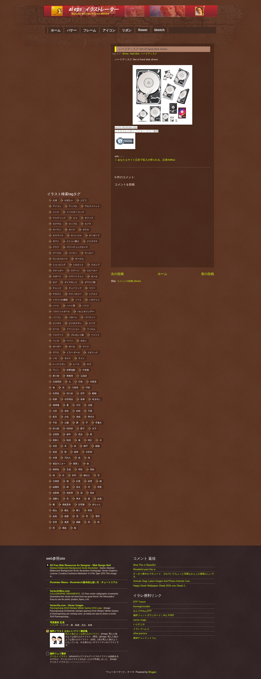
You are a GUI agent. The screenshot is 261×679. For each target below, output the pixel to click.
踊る (66, 510)
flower (143, 30)
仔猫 (80, 381)
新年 (69, 434)
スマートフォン (76, 276)
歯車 (76, 452)
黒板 (64, 528)
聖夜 (99, 487)
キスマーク (58, 235)
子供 (90, 411)
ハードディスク (149, 53)
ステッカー (58, 270)
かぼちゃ (68, 200)
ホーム (56, 30)
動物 (94, 393)
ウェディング (59, 218)
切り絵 (70, 393)
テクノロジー (75, 294)
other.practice (140, 633)
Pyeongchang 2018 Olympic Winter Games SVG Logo (76, 608)
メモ (55, 358)
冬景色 (56, 393)
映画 (69, 440)
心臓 (66, 422)
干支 (55, 422)
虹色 (99, 498)
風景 (66, 522)
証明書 (81, 504)
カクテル (57, 223)
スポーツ (57, 276)
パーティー (90, 317)
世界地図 (71, 370)
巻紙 (78, 417)
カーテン (57, 229)
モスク (67, 358)
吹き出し (96, 399)
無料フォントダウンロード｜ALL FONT (153, 615)
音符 (55, 522)
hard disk (134, 53)
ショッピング (59, 264)
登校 (92, 469)
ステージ (75, 270)
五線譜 (83, 376)
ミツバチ (54, 625)
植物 (97, 446)
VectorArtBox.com (60, 591)
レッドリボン (59, 364)
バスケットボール (61, 311)
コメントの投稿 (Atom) (129, 281)
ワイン (56, 370)
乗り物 (56, 376)
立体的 (56, 481)
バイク (86, 305)
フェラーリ (58, 335)
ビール (56, 329)
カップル (73, 223)
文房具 (56, 434)
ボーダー (57, 346)
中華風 (86, 370)
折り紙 (56, 428)
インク (56, 212)
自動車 (56, 493)
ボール (72, 346)
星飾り (56, 440)
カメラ (88, 223)
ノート (78, 300)
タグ (55, 282)
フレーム (89, 30)
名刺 (82, 399)
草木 (78, 498)
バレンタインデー (85, 311)
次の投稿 (117, 274)
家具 (55, 417)
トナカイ (93, 294)
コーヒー (73, 253)
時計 (90, 440)
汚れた (67, 458)
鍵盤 (66, 516)
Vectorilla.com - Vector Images (66, 605)
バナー (72, 30)
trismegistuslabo (141, 606)
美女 (78, 487)
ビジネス (57, 323)
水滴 (55, 458)
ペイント (95, 335)
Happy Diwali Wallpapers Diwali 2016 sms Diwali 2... (160, 585)
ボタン (83, 341)
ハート (56, 305)
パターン (73, 317)
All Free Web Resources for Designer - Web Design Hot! (80, 565)
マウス (56, 352)
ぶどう (83, 200)
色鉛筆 (70, 493)
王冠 (69, 469)
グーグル (57, 253)
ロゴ (89, 364)
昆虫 (80, 434)
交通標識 (57, 381)
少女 (66, 417)
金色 (55, 516)
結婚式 (56, 487)
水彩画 (89, 452)
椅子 (86, 446)
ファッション (73, 329)
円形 (88, 387)
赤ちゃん (96, 504)
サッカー (89, 253)
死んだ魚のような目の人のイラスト (82, 634)
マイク (86, 346)
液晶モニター (59, 463)
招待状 (70, 428)
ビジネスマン (75, 323)
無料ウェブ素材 (58, 653)
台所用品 (68, 399)
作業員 (93, 381)
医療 (55, 399)
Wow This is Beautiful (144, 565)
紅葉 (78, 481)
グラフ (56, 247)
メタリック (92, 352)
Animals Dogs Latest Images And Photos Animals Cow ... (162, 581)
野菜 (90, 510)
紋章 (90, 481)
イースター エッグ (75, 212)
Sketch (159, 30)
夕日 (78, 405)
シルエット (78, 264)
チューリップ (75, 288)
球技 (80, 469)
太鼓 (55, 411)
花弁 (92, 493)
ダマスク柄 (90, 282)
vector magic (139, 620)
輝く (78, 510)
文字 (94, 428)
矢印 (74, 475)
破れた (87, 475)
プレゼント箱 (77, 335)
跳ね (55, 510)
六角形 (75, 387)
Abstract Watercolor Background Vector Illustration (74, 568)
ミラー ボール (73, 352)
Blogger (152, 672)
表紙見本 (66, 504)
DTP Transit (139, 601)
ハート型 (71, 305)
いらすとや (139, 624)
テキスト (57, 294)
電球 (97, 516)
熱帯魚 (56, 469)
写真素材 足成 (57, 622)
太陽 (90, 405)
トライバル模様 (60, 300)
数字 (82, 428)
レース (76, 364)
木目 (55, 446)
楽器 (55, 452)
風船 (78, 522)
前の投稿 (207, 274)
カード (72, 229)
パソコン (57, 317)
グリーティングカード (77, 247)
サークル (79, 259)
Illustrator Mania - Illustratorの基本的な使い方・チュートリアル (84, 582)
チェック (57, 288)
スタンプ (95, 264)
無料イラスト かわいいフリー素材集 (69, 631)
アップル (73, 206)
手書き (98, 422)
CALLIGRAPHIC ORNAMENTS (65, 593)
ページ (70, 341)
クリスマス (92, 241)
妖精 (78, 411)
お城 (55, 200)
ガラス (86, 229)
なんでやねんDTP (142, 611)
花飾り (56, 498)
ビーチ (92, 323)
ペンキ (56, 341)
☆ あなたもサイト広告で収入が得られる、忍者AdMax (145, 159)
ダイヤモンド (70, 282)
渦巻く (76, 463)
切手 (82, 393)
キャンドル (76, 235)
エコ (75, 218)
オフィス (89, 218)
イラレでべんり (141, 629)
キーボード (94, 235)
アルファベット (92, 206)
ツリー (92, 288)
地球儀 (56, 405)
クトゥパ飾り (73, 241)
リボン (127, 30)
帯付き (91, 417)
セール (94, 276)
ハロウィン (94, 300)
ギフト (56, 241)
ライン (81, 358)
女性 (66, 411)
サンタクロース (60, 259)
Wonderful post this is (144, 569)
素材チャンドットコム (144, 638)
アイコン (109, 30)
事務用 (70, 376)
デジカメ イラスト (59, 656)
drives (125, 53)
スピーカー (92, 270)
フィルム (91, 329)
